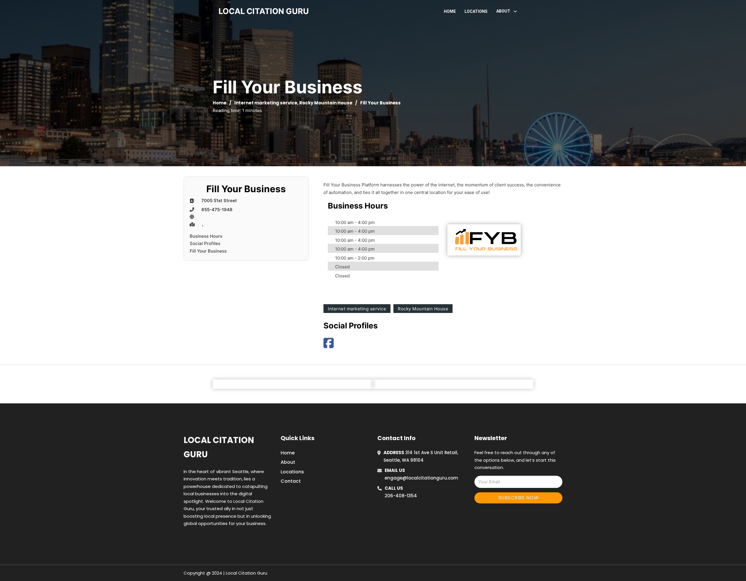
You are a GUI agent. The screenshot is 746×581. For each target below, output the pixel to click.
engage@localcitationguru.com (421, 478)
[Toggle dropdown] (515, 11)
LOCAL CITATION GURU (264, 11)
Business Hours (206, 236)
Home (450, 11)
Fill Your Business (208, 251)
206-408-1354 (401, 496)
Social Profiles (205, 243)
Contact (291, 481)
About (288, 462)
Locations (476, 11)
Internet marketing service (265, 103)
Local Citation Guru (219, 447)
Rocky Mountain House (325, 103)
